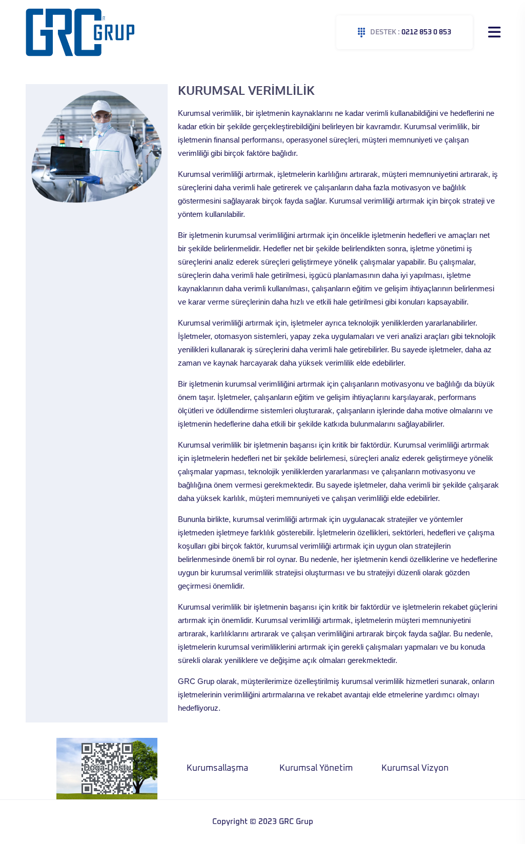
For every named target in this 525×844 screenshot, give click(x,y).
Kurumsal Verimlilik (420, 769)
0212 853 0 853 (410, 32)
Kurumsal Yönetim (221, 768)
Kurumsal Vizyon (320, 768)
